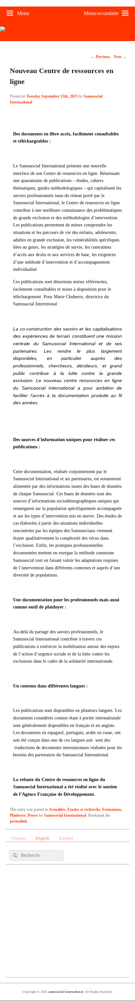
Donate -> (42, 966)
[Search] (14, 855)
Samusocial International (65, 815)
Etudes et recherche (84, 809)
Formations (112, 809)
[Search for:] (37, 855)
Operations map (42, 923)
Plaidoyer (18, 815)
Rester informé (42, 880)
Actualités (57, 809)
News (42, 945)
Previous (100, 56)
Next (120, 56)
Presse (33, 815)
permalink (18, 821)
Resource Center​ (42, 902)
